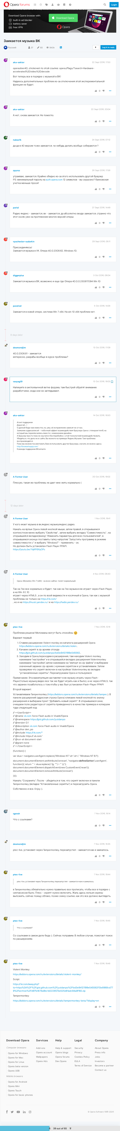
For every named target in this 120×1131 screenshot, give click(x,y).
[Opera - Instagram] (30, 1112)
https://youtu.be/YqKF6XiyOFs (29, 549)
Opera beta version (18, 1066)
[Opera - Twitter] (12, 1112)
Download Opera (65, 18)
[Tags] (47, 4)
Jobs (97, 1057)
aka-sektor (18, 62)
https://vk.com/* (34, 732)
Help (58, 1040)
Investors (100, 1061)
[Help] (70, 4)
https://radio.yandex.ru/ (66, 602)
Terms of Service (83, 1065)
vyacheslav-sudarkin (23, 241)
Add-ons (40, 1048)
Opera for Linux (16, 1062)
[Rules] (64, 4)
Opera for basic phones (20, 1095)
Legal (78, 1040)
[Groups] (58, 4)
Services (42, 1040)
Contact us (100, 1070)
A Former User (20, 477)
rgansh (16, 813)
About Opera (101, 1048)
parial (16, 207)
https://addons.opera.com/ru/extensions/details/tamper (77, 694)
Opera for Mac (15, 1057)
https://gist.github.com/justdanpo (47, 719)
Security (79, 1048)
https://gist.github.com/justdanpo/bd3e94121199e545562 (49, 652)
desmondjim (19, 347)
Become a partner (104, 1065)
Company (101, 1040)
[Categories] (35, 4)
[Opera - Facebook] (7, 1112)
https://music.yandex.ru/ (35, 602)
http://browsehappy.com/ (27, 446)
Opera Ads (42, 1061)
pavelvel (17, 306)
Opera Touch (14, 1090)
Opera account (44, 1052)
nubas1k (17, 140)
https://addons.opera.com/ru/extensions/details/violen (48, 646)
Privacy (78, 1052)
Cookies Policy (82, 1057)
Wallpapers (42, 1057)
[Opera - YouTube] (18, 1112)
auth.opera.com (54, 179)
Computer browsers (16, 1047)
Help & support (63, 1048)
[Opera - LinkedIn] (24, 1112)
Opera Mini (14, 1086)
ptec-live (17, 627)
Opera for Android (17, 1082)
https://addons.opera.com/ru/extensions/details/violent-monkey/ (47, 974)
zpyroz (16, 170)
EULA (77, 1061)
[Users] (53, 4)
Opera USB (14, 1070)
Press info (100, 1052)
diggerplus (18, 275)
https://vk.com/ (49, 599)
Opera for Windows (18, 1053)
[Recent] (41, 4)
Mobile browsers (14, 1076)
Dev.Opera (61, 1061)
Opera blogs (61, 1052)
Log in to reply (108, 47)
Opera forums (62, 1057)
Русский (12, 47)
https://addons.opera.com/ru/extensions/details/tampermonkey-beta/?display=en (56, 1000)
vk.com (27, 716)
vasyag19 (17, 381)
